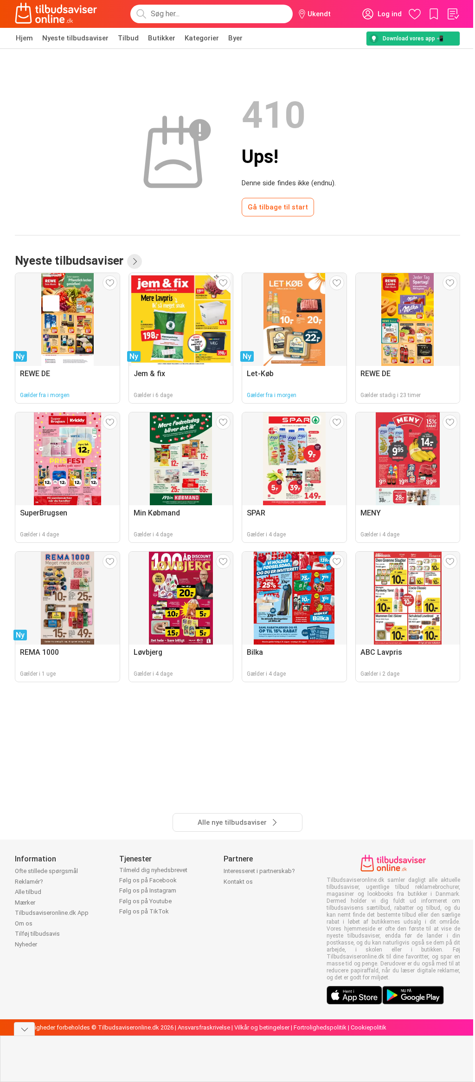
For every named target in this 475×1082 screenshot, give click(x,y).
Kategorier (202, 38)
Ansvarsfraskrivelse (204, 1027)
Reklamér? (29, 881)
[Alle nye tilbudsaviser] (134, 261)
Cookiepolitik (368, 1027)
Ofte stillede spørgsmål (46, 870)
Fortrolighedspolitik (320, 1027)
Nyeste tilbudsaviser (75, 38)
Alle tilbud (28, 891)
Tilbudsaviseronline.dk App (52, 912)
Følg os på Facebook (148, 880)
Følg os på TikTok (144, 911)
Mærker (25, 902)
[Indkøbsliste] (452, 14)
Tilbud (128, 38)
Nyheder (26, 944)
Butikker (161, 38)
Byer (235, 38)
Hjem (24, 38)
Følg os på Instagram (147, 890)
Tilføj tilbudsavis (37, 933)
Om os (23, 923)
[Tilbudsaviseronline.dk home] (56, 14)
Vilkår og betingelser (261, 1027)
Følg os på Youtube (145, 901)
